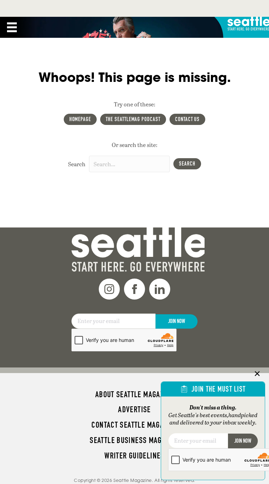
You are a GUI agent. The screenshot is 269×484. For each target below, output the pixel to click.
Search (76, 164)
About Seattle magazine (134, 394)
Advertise (134, 409)
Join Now (176, 321)
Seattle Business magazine (134, 440)
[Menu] (12, 27)
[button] (187, 163)
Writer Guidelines (134, 456)
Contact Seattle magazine (134, 425)
